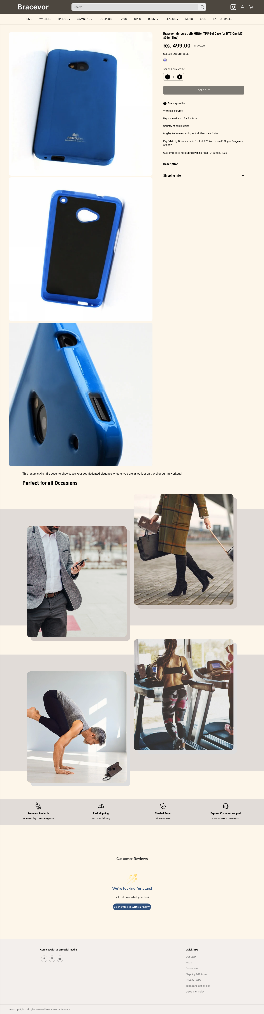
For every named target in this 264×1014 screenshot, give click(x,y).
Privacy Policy (193, 979)
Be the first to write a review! (132, 907)
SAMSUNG (84, 19)
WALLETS (45, 19)
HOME (28, 19)
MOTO (189, 19)
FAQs (189, 962)
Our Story (191, 956)
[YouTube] (60, 959)
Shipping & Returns (196, 974)
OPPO (137, 19)
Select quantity (173, 69)
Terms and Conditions (198, 985)
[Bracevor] (33, 7)
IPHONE (63, 19)
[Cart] (251, 7)
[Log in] (242, 7)
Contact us (192, 968)
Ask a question (177, 103)
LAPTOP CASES (222, 19)
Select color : (176, 54)
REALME (171, 19)
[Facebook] (44, 959)
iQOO (203, 19)
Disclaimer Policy (195, 991)
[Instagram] (52, 959)
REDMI (152, 19)
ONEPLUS (106, 19)
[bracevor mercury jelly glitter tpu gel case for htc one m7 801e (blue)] (80, 104)
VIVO (124, 19)
